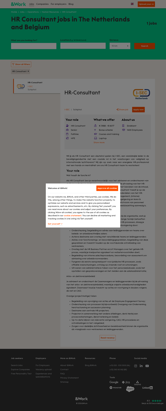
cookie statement (72, 216)
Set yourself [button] (54, 224)
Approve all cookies (107, 188)
